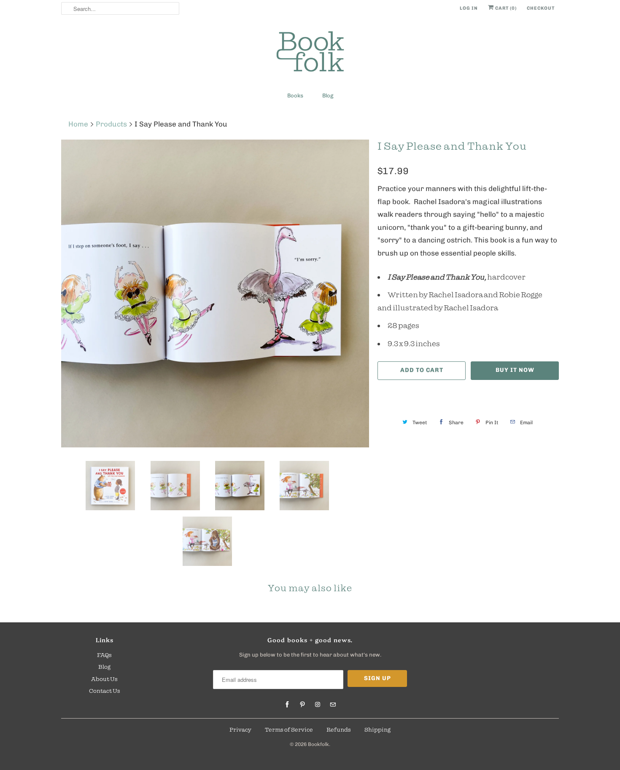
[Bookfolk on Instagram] (317, 704)
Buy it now (515, 370)
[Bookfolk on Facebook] (287, 704)
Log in (469, 8)
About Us (104, 679)
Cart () (505, 8)
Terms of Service (289, 729)
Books (295, 95)
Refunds (338, 729)
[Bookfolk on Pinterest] (302, 704)
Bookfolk (318, 744)
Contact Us (104, 690)
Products (111, 124)
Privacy (240, 729)
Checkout (541, 8)
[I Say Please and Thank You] (215, 293)
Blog (327, 95)
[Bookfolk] (310, 53)
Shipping (377, 729)
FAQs (104, 655)
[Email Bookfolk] (332, 704)
